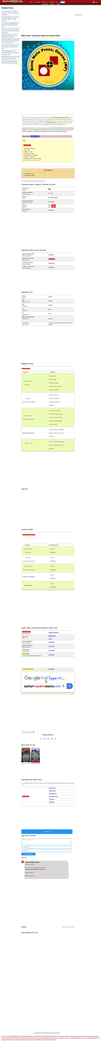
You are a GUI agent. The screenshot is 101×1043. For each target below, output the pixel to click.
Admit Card (51, 2)
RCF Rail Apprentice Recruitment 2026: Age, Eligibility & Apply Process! (10, 19)
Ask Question (45, 4)
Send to (24, 732)
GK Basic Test (52, 788)
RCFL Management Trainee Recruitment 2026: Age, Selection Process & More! (10, 52)
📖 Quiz (52, 4)
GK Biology (51, 802)
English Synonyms (53, 796)
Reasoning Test (52, 793)
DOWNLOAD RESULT (54, 632)
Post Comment (28, 854)
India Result (44, 2)
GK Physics (51, 799)
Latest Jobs (37, 2)
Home (31, 2)
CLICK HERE (51, 642)
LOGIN (50, 638)
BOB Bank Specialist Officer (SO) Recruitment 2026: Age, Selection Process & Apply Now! (10, 40)
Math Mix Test (52, 790)
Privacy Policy (45, 1032)
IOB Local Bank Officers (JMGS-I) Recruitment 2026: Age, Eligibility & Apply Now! (11, 30)
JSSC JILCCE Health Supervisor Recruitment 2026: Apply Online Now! (10, 46)
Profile (58, 4)
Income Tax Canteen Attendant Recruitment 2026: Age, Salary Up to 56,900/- (10, 13)
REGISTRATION (52, 636)
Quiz (57, 2)
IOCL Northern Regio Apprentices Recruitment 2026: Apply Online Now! (10, 24)
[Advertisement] (51, 9)
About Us (52, 1032)
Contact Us (57, 1032)
